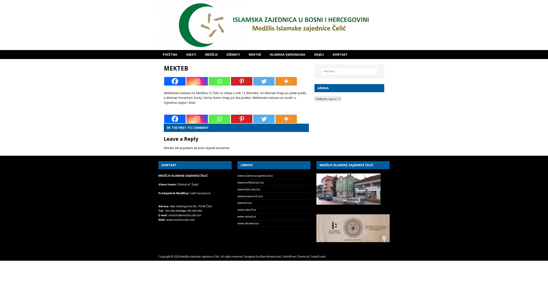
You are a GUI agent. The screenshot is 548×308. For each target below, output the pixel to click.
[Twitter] (264, 81)
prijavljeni (186, 148)
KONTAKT (340, 54)
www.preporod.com (250, 196)
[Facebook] (175, 81)
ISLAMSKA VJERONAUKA (287, 54)
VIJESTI (191, 54)
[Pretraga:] (349, 71)
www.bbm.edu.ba (248, 189)
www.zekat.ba (246, 216)
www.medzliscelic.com (180, 220)
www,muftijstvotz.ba (250, 182)
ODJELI (319, 54)
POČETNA (170, 54)
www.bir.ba (244, 203)
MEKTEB (255, 54)
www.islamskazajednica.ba (255, 176)
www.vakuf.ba (246, 210)
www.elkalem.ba (248, 223)
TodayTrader (318, 256)
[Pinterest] (241, 81)
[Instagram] (197, 81)
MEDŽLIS (211, 54)
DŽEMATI (233, 54)
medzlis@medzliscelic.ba (184, 215)
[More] (286, 81)
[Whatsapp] (219, 81)
